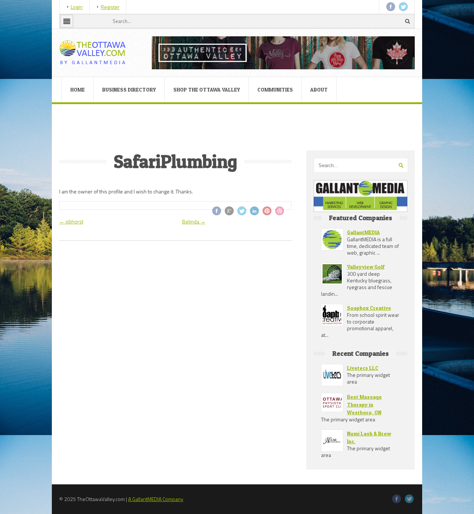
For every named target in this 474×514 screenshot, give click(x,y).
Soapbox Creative (369, 308)
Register (110, 7)
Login (77, 7)
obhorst (71, 221)
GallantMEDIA (363, 232)
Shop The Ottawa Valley (206, 89)
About (319, 89)
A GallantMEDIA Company (155, 499)
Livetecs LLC (362, 368)
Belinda (194, 221)
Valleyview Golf (365, 266)
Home (77, 89)
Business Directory (129, 89)
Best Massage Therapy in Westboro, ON (364, 404)
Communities (275, 89)
